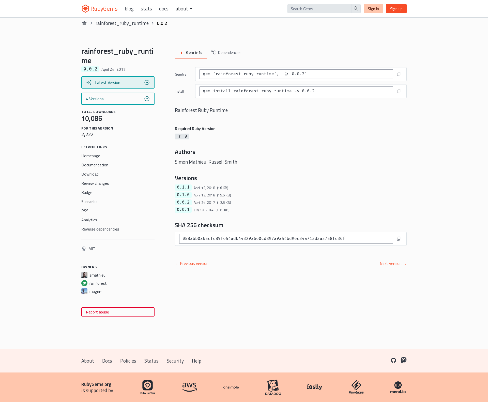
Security (175, 360)
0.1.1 (183, 187)
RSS (84, 211)
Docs (164, 8)
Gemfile (181, 74)
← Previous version (191, 263)
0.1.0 (183, 194)
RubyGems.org (96, 384)
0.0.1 (183, 209)
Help (196, 360)
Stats (146, 8)
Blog (129, 8)
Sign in (373, 9)
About (87, 360)
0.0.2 (183, 202)
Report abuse (97, 312)
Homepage (90, 156)
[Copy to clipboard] (398, 74)
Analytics (89, 220)
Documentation (94, 165)
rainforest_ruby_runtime (122, 23)
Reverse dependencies (100, 229)
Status (151, 360)
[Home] (84, 23)
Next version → (393, 263)
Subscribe (89, 201)
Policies (128, 360)
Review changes (95, 183)
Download (90, 174)
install (179, 91)
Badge (86, 192)
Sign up (396, 9)
